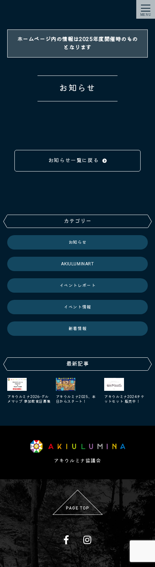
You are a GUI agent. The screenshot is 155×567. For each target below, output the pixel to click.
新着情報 (77, 328)
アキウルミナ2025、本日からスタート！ (76, 399)
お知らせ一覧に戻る (73, 160)
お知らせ (77, 242)
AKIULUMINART (77, 263)
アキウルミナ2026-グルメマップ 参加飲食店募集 (28, 399)
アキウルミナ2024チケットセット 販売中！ (124, 399)
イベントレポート (77, 285)
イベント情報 (77, 307)
